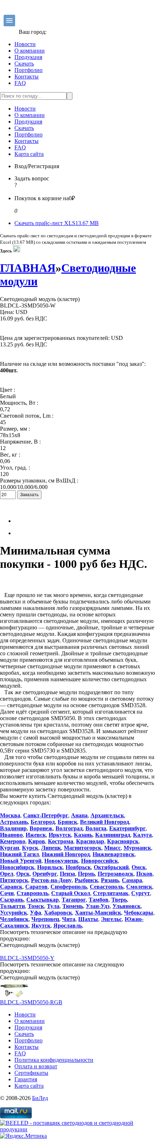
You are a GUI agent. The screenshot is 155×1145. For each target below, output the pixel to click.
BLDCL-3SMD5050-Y (27, 958)
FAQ (20, 83)
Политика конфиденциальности (53, 1060)
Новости (25, 44)
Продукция (28, 57)
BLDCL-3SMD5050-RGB (31, 1002)
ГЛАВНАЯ (28, 267)
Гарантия (25, 1079)
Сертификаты (31, 1073)
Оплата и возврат (35, 1066)
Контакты (26, 76)
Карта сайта (29, 154)
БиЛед (40, 1098)
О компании (29, 51)
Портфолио (28, 70)
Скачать (24, 63)
